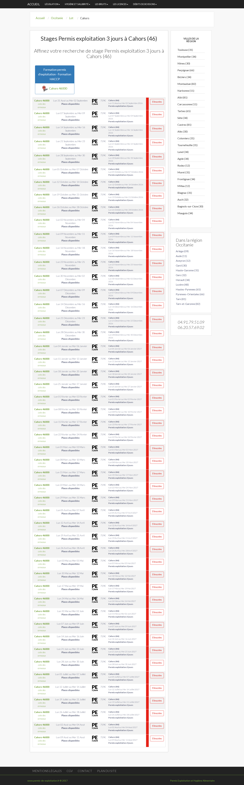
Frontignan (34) (186, 179)
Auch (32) (182, 199)
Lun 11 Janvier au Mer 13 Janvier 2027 (125, 361)
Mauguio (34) (185, 213)
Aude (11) (181, 256)
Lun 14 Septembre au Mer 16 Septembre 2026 (125, 131)
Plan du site (107, 771)
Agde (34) (183, 158)
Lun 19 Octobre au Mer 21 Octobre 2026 (125, 197)
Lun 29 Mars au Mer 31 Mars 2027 (123, 500)
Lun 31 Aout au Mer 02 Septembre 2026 (125, 103)
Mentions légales (47, 771)
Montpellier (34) (186, 56)
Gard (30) (181, 265)
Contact (85, 771)
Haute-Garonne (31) (187, 270)
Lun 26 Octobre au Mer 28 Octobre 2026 (125, 210)
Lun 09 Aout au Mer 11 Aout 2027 (122, 740)
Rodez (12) (183, 165)
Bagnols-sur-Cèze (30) (190, 206)
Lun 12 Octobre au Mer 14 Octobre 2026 (125, 184)
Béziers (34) (184, 77)
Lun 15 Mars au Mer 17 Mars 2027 (123, 475)
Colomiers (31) (185, 138)
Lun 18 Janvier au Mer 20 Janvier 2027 (125, 374)
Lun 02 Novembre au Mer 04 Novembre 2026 (125, 223)
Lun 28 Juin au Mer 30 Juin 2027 (122, 664)
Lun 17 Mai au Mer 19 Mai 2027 (122, 588)
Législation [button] (51, 4)
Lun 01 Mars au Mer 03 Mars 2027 (123, 450)
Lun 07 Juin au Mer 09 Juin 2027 (122, 626)
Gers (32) (181, 275)
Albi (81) (182, 97)
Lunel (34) (183, 151)
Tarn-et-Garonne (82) (188, 303)
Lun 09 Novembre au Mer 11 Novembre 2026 (125, 237)
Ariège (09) (182, 251)
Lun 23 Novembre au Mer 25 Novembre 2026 (125, 266)
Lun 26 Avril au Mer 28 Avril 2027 (122, 551)
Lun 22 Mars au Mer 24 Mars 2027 (123, 487)
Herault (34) (183, 279)
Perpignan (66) (185, 70)
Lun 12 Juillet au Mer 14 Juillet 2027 (123, 689)
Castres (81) (184, 124)
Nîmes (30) (183, 63)
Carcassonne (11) (187, 104)
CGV (70, 771)
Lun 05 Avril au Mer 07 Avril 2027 (122, 513)
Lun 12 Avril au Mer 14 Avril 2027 (122, 525)
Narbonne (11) (185, 90)
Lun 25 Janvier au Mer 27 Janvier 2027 (125, 387)
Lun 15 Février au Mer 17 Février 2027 (125, 424)
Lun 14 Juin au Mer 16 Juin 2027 (122, 639)
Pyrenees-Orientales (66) (190, 294)
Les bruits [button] (100, 4)
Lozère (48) (182, 284)
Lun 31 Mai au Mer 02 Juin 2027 (122, 614)
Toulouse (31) (185, 49)
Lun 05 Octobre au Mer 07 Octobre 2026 (125, 172)
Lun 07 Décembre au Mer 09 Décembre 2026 (125, 294)
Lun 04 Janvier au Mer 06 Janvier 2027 (125, 349)
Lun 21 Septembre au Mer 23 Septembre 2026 (125, 145)
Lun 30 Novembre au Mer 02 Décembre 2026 (125, 279)
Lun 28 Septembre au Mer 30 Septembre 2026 (125, 159)
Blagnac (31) (184, 192)
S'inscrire (157, 101)
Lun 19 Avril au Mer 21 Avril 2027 (122, 538)
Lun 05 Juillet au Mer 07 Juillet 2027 (123, 677)
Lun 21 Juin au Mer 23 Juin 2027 (122, 652)
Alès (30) (182, 131)
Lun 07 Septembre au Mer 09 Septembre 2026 (125, 117)
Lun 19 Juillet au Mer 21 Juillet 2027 (123, 702)
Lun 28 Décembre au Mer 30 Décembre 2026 (125, 336)
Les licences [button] (119, 4)
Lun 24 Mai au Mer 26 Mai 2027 (122, 601)
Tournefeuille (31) (187, 145)
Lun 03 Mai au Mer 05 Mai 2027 (122, 563)
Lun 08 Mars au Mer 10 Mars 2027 (123, 462)
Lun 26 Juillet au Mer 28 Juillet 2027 (123, 715)
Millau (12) (183, 185)
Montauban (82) (186, 83)
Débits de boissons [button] (144, 4)
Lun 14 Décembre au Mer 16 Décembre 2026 (125, 308)
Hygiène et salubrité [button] (76, 4)
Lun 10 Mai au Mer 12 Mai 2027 (122, 576)
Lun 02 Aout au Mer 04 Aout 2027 (122, 727)
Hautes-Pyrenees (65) (188, 289)
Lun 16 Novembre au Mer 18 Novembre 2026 (125, 251)
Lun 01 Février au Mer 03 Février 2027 (125, 399)
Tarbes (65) (184, 111)
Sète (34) (182, 117)
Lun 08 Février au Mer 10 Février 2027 (125, 412)
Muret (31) (183, 172)
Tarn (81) (181, 299)
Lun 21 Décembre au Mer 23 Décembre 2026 (125, 322)
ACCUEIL (33, 4)
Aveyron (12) (183, 260)
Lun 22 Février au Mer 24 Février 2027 (125, 437)
